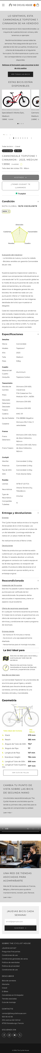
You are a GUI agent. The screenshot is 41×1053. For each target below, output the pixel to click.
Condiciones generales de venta (15, 959)
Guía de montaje (9, 1002)
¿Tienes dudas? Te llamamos (20, 186)
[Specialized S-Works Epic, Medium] (16, 99)
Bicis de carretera (9, 981)
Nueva (5, 211)
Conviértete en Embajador (13, 995)
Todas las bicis (7, 146)
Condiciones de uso (10, 955)
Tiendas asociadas (9, 999)
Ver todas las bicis (20, 74)
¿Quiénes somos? (9, 948)
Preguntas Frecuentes (11, 952)
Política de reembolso (11, 962)
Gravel (17, 146)
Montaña (5, 984)
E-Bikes (5, 991)
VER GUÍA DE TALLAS (20, 772)
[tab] (13, 138)
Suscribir (19, 928)
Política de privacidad (10, 966)
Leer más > (7, 813)
